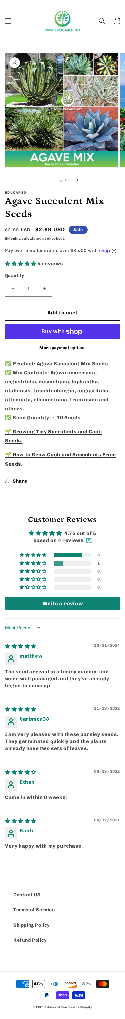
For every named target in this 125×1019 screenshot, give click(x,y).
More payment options (62, 347)
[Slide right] (77, 180)
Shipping (13, 239)
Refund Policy (30, 940)
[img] (20, 646)
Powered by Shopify (76, 1007)
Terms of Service (34, 910)
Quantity (14, 275)
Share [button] (20, 481)
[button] (8, 21)
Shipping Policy (31, 925)
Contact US (27, 895)
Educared (52, 1007)
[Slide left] (48, 180)
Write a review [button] (62, 603)
